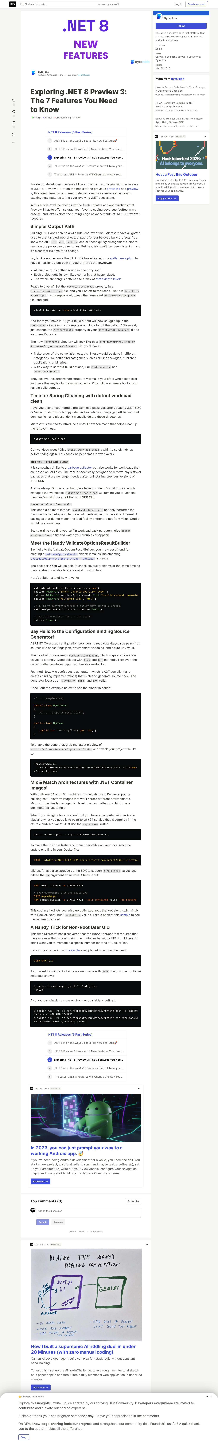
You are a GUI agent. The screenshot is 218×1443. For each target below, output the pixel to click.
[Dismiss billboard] (211, 1396)
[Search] (22, 4)
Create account (196, 4)
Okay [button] (24, 1437)
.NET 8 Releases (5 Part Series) (70, 132)
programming (62, 117)
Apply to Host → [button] (167, 198)
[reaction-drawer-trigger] (14, 101)
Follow (181, 25)
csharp (36, 117)
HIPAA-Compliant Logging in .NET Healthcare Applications (176, 106)
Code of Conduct (77, 1231)
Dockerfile (72, 950)
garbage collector (79, 467)
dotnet (47, 117)
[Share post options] (14, 143)
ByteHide (43, 71)
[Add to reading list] (14, 124)
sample (125, 915)
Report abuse (96, 1231)
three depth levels (108, 279)
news (77, 117)
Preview (58, 1222)
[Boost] (14, 134)
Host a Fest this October (176, 174)
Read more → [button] (40, 1181)
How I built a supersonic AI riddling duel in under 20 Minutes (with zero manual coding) (83, 1349)
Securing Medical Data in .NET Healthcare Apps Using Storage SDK (179, 122)
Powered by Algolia (107, 4)
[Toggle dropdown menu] (139, 1088)
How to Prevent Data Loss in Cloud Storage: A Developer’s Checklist (180, 91)
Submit (43, 1222)
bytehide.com (84, 75)
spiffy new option (122, 258)
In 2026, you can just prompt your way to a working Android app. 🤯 (76, 1150)
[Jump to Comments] (14, 112)
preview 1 (113, 189)
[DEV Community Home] (12, 4)
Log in (178, 4)
